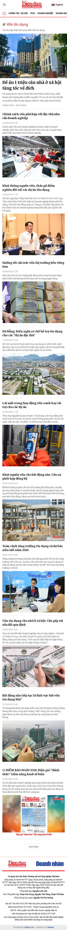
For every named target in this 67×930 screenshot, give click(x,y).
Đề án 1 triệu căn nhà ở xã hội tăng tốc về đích (31, 85)
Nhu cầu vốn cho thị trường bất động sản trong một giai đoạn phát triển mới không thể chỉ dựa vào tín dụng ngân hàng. (32, 277)
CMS (29, 927)
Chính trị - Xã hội (18, 13)
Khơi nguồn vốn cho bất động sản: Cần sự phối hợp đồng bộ (31, 476)
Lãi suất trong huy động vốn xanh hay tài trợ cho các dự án (31, 405)
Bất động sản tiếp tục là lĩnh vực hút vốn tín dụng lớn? (31, 697)
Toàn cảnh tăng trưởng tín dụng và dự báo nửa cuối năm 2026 (32, 548)
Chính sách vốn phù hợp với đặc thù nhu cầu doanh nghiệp (31, 116)
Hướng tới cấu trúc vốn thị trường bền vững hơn (33, 264)
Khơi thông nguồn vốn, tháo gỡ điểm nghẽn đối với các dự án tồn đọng (28, 187)
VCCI (32, 13)
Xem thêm (33, 846)
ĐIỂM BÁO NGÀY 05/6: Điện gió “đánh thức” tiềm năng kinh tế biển (30, 772)
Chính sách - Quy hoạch (14, 105)
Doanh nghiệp (45, 13)
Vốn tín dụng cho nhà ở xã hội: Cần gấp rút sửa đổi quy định (32, 622)
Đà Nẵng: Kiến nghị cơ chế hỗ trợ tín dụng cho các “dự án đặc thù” (32, 333)
